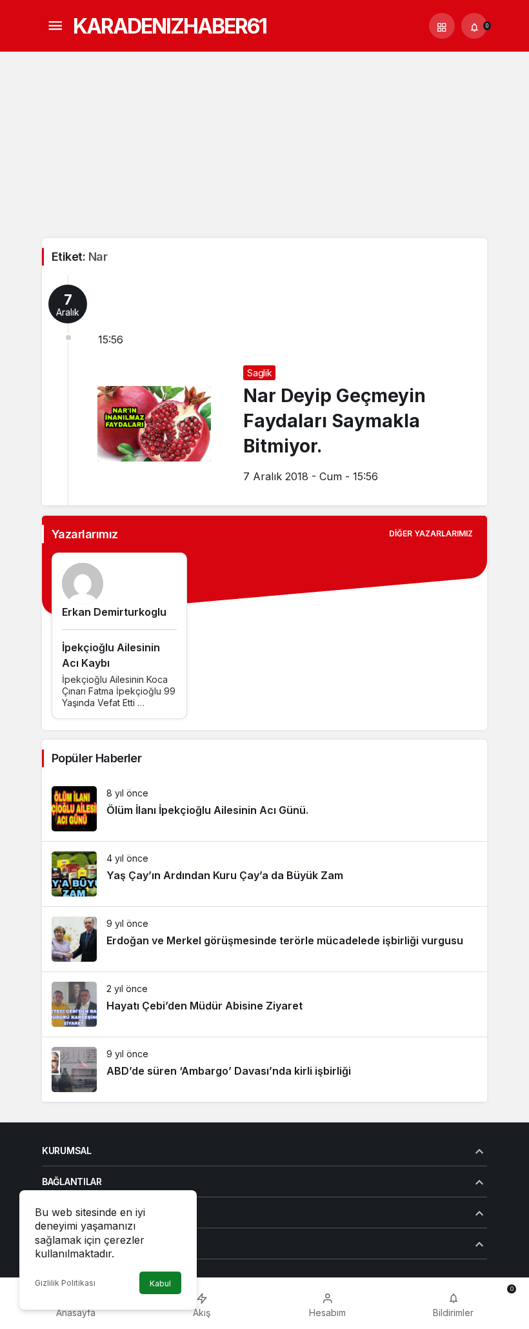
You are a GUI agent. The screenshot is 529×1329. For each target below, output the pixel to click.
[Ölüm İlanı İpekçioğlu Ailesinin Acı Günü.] (264, 808)
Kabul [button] (160, 1283)
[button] (442, 26)
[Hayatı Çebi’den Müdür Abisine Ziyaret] (264, 1004)
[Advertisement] (264, 141)
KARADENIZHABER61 (169, 26)
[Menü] (55, 26)
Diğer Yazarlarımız (431, 533)
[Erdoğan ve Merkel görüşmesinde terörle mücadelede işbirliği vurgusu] (264, 939)
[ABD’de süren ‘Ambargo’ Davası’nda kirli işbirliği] (264, 1069)
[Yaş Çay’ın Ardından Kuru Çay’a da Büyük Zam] (264, 874)
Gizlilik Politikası (65, 1283)
